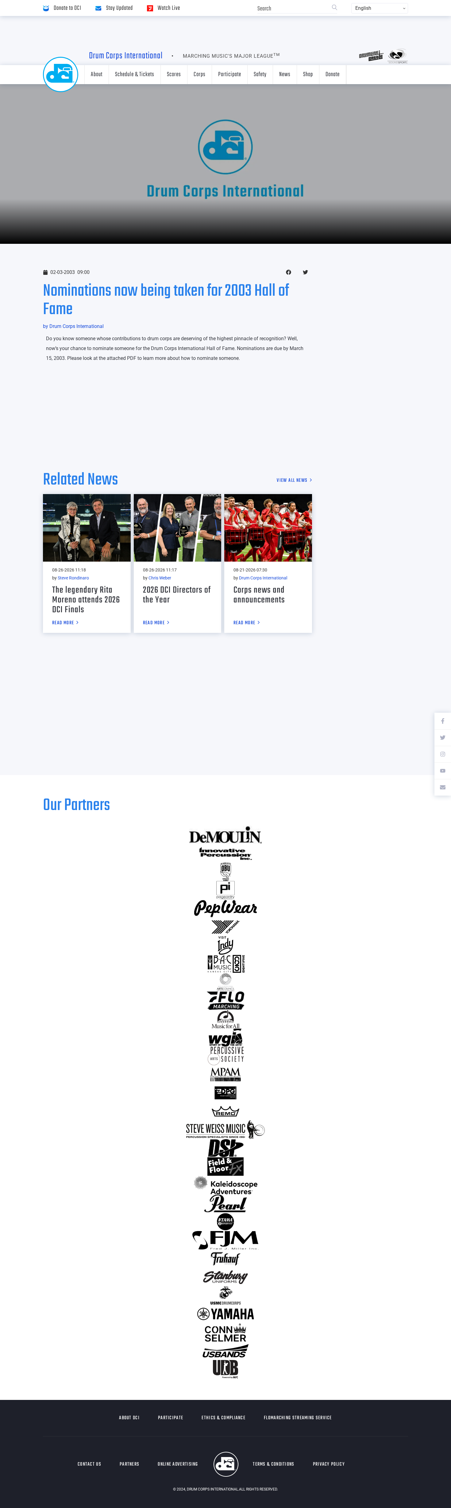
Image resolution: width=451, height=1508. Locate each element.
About (96, 74)
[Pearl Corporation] (225, 1203)
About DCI (129, 1418)
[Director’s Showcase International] (225, 1148)
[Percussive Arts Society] (225, 1056)
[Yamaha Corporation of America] (225, 1314)
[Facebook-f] (442, 721)
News (285, 74)
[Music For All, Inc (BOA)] (225, 1019)
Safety (260, 74)
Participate (229, 74)
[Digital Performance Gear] (225, 1093)
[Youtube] (442, 770)
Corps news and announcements (259, 595)
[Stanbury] (225, 1277)
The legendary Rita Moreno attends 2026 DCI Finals (86, 600)
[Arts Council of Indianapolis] (225, 982)
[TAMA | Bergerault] (225, 1222)
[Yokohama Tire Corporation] (225, 927)
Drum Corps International (126, 56)
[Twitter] (442, 737)
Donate (333, 74)
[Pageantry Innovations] (225, 890)
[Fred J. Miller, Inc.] (225, 1240)
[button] (288, 272)
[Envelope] (442, 787)
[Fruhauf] (225, 1258)
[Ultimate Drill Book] (225, 1369)
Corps (200, 74)
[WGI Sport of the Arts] (225, 1037)
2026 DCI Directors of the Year (177, 595)
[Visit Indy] (225, 945)
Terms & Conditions (273, 1464)
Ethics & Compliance (223, 1418)
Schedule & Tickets (134, 74)
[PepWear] (225, 908)
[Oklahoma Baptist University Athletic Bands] (225, 872)
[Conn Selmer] (225, 1332)
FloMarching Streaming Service (298, 1418)
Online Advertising (178, 1464)
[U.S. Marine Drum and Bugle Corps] (225, 1295)
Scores (174, 74)
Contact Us (89, 1464)
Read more (63, 623)
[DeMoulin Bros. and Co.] (225, 835)
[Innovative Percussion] (225, 853)
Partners (129, 1464)
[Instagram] (442, 754)
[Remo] (225, 1111)
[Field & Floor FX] (225, 1166)
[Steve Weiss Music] (225, 1129)
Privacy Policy (329, 1464)
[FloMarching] (225, 1001)
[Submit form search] (334, 8)
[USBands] (225, 1351)
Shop (308, 74)
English (363, 8)
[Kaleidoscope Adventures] (225, 1185)
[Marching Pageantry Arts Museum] (225, 1074)
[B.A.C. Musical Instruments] (225, 964)
